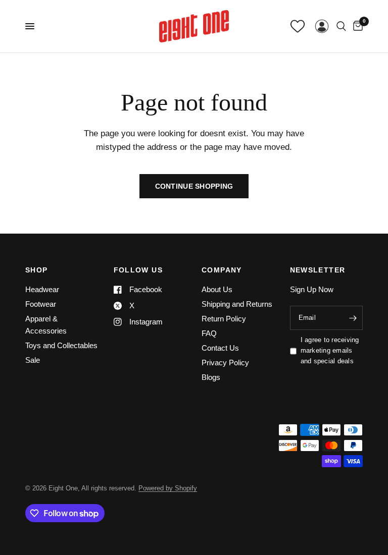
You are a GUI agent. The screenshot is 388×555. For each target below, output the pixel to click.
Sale (32, 360)
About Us (217, 289)
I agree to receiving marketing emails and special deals (330, 350)
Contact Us (220, 348)
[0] (356, 26)
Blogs (211, 377)
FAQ (209, 333)
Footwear (40, 304)
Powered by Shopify (167, 488)
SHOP (36, 269)
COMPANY (222, 269)
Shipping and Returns (237, 304)
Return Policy (224, 318)
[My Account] (322, 26)
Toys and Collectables (61, 345)
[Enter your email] (353, 318)
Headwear (42, 289)
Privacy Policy (225, 362)
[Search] (341, 26)
